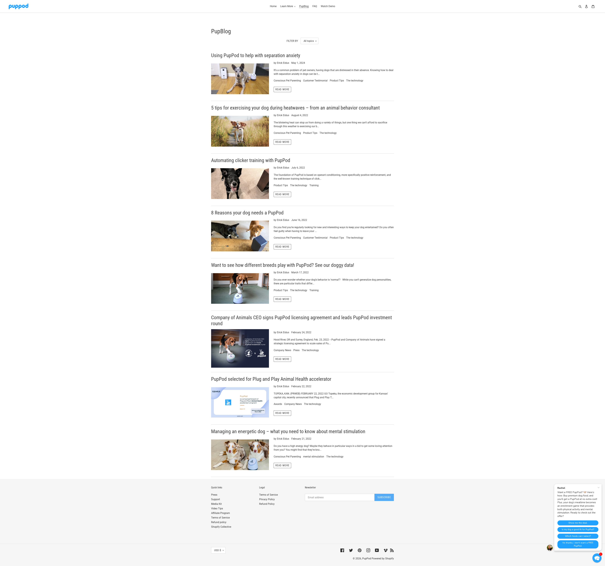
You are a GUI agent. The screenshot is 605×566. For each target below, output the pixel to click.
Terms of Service (220, 517)
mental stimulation (313, 456)
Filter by (292, 40)
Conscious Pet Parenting (287, 80)
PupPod (366, 558)
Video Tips (217, 508)
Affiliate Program (220, 513)
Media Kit (216, 503)
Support (215, 499)
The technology (354, 80)
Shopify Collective (221, 526)
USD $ (217, 550)
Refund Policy (267, 503)
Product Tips (337, 80)
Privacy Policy (267, 499)
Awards (278, 404)
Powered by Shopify (383, 558)
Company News (282, 350)
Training (314, 185)
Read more (282, 89)
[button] (597, 558)
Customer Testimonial (315, 80)
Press (296, 350)
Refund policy (218, 522)
